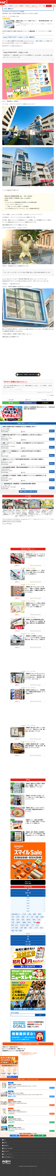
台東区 (23, 916)
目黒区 (34, 919)
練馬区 (42, 916)
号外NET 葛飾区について (8, 1157)
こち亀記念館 (18, 521)
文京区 (32, 916)
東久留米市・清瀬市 (24, 925)
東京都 (22, 11)
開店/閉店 (21, 5)
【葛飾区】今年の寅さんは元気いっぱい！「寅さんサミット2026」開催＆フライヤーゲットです (35, 797)
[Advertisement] (28, 536)
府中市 (37, 925)
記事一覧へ (28, 400)
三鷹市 (36, 922)
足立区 (12, 916)
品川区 (39, 919)
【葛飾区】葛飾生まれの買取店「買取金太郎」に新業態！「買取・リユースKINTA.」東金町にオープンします (35, 785)
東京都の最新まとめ (15, 914)
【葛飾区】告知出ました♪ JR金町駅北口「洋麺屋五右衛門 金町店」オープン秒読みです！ (35, 691)
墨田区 (39, 914)
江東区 (29, 914)
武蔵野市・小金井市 (26, 922)
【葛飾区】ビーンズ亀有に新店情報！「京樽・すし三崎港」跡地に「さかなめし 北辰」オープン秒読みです (35, 821)
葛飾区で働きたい (22, 423)
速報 (53, 5)
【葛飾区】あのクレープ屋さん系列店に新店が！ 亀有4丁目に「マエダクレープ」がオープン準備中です (35, 605)
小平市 (32, 925)
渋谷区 (23, 919)
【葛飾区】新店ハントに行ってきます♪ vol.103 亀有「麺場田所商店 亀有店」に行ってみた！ (35, 809)
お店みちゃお (34, 5)
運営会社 (5, 1142)
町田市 (41, 927)
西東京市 (18, 922)
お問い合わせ (6, 1151)
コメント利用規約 (50, 395)
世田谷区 (28, 919)
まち (40, 5)
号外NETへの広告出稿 (8, 1148)
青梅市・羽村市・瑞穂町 (16, 930)
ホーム (5, 1139)
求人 (16, 5)
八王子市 (36, 927)
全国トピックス (4, 5)
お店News (28, 5)
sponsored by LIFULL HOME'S (32, 1079)
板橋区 (37, 916)
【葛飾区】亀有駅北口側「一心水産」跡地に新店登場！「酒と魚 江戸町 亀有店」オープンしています (35, 745)
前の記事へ (11, 400)
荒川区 (17, 916)
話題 (44, 5)
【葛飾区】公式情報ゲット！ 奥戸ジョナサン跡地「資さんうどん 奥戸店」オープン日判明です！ (35, 572)
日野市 (30, 927)
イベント (49, 5)
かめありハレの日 (10, 521)
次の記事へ (44, 400)
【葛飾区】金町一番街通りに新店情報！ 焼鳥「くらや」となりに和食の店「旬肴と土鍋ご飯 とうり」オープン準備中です (35, 833)
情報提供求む (6, 1145)
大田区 (12, 922)
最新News (11, 5)
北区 (27, 916)
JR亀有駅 (4, 521)
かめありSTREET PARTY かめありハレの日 (14, 227)
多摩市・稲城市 (23, 927)
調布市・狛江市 (14, 925)
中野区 (12, 919)
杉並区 (17, 919)
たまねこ (10, 523)
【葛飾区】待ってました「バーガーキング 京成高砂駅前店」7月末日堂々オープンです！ (35, 555)
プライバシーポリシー (8, 1154)
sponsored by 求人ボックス (33, 423)
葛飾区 (34, 914)
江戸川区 (24, 914)
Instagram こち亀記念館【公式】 (11, 283)
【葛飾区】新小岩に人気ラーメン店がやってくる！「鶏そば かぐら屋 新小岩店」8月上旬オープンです (35, 729)
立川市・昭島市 (14, 927)
